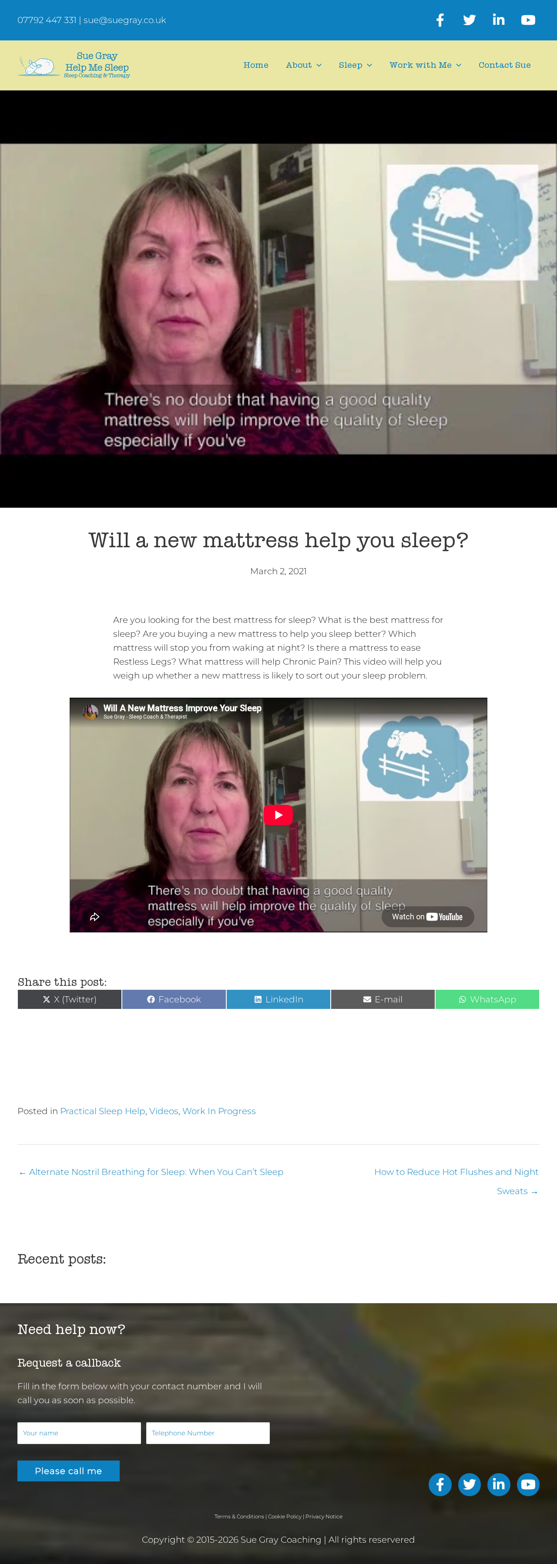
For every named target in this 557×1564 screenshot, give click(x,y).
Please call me (68, 1471)
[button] (317, 65)
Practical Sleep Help (102, 1111)
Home (255, 65)
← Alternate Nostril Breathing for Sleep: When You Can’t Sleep (151, 1172)
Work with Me (420, 65)
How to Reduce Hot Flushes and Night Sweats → (456, 1175)
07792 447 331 (47, 20)
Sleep (350, 65)
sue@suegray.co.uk (125, 20)
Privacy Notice (323, 1516)
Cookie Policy (285, 1516)
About (299, 65)
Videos (163, 1111)
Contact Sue (505, 65)
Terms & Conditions (239, 1516)
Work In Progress (219, 1111)
